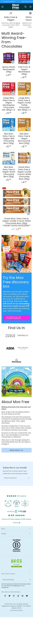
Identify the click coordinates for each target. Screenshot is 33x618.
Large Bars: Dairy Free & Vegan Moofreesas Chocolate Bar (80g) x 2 (8, 104)
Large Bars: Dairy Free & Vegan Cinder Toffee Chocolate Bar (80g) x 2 (24, 104)
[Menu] (2, 6)
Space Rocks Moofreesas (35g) (8, 69)
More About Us (16, 450)
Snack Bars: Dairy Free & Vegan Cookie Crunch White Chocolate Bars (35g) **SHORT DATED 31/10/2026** (16, 222)
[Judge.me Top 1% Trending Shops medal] (25, 503)
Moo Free (13, 604)
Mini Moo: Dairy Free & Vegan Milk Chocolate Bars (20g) (9, 138)
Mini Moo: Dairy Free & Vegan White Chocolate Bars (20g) (8, 172)
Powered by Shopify (16, 610)
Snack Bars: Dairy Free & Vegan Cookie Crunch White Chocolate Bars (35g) (24, 173)
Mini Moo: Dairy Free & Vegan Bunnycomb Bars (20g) (24, 138)
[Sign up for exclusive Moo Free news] (29, 478)
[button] (25, 6)
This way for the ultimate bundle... (14, 317)
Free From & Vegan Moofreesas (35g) (24, 70)
